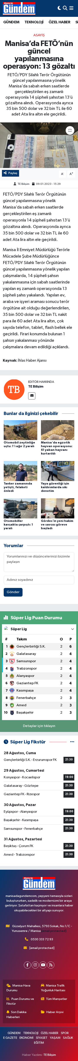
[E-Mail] (31, 395)
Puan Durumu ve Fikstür (20, 1001)
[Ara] (65, 8)
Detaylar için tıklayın (39, 726)
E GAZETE (10, 1037)
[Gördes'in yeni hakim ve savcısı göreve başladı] (58, 508)
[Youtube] (43, 965)
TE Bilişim (23, 184)
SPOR (65, 1033)
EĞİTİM (39, 1042)
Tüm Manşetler (56, 999)
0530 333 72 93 (42, 939)
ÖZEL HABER (59, 22)
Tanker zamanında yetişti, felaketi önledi (18, 487)
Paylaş (12, 173)
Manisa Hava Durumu (18, 988)
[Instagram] (35, 965)
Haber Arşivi (54, 1012)
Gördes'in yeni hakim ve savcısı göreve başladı (57, 524)
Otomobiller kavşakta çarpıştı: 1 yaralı (18, 524)
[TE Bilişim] (14, 389)
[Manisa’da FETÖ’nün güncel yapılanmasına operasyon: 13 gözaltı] (39, 145)
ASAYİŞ (39, 35)
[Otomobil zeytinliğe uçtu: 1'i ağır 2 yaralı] (20, 430)
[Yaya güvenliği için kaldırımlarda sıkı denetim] (58, 471)
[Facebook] (27, 965)
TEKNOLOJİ (34, 22)
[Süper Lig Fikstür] (72, 742)
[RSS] (50, 965)
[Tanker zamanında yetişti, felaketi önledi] (20, 471)
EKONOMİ (26, 1037)
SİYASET (41, 1037)
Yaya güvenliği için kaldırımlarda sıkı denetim (55, 487)
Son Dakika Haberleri (16, 1014)
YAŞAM (55, 1037)
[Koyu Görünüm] (59, 8)
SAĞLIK (68, 1037)
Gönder (13, 592)
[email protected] (53, 931)
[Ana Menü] (71, 8)
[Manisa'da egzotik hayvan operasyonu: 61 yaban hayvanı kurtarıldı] (58, 430)
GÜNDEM (11, 22)
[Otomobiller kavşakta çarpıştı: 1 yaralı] (20, 508)
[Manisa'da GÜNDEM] (19, 8)
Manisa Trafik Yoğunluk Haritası (53, 988)
